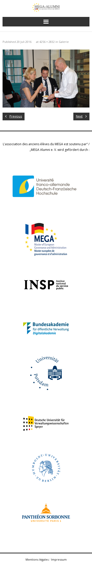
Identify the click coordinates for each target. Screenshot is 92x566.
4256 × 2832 (47, 42)
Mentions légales (37, 559)
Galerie (64, 42)
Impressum (59, 559)
